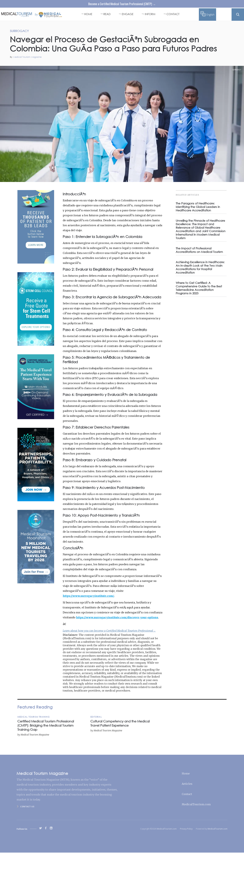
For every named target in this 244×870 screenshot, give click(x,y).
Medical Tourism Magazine (27, 57)
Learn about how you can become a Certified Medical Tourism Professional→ (109, 630)
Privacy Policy (186, 828)
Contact (187, 794)
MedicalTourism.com (196, 804)
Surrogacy (237, 70)
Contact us (27, 806)
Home (186, 773)
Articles (187, 783)
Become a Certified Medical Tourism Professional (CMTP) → (122, 4)
